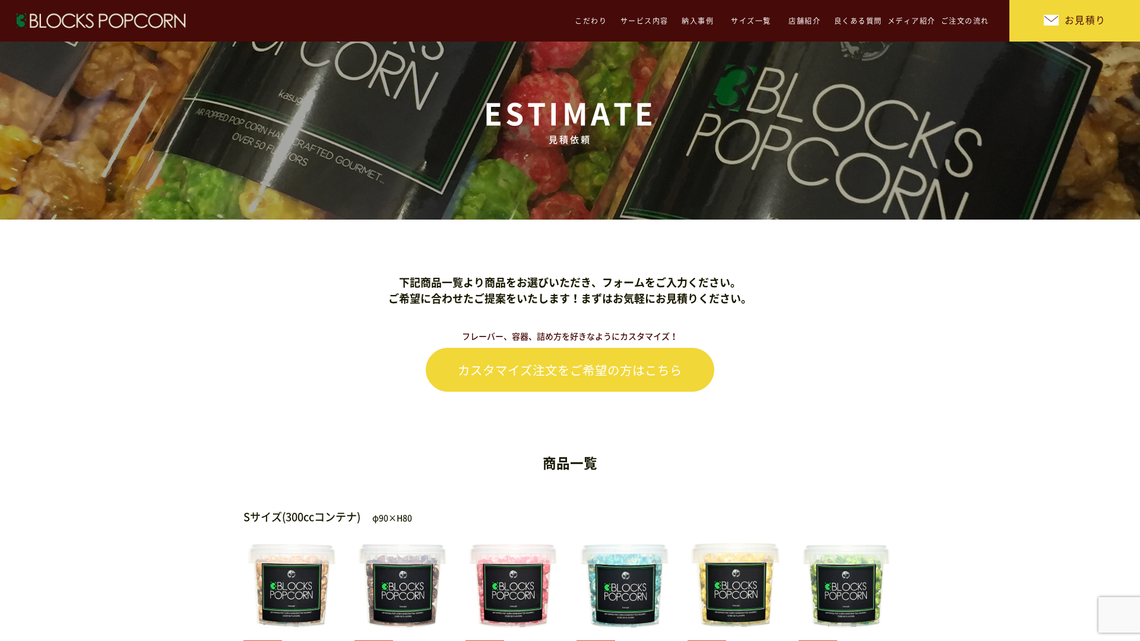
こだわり (591, 20)
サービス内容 (644, 20)
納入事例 (698, 20)
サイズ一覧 (751, 20)
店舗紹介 (804, 20)
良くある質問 (858, 20)
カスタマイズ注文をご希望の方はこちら (570, 370)
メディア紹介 (912, 20)
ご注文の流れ (965, 20)
